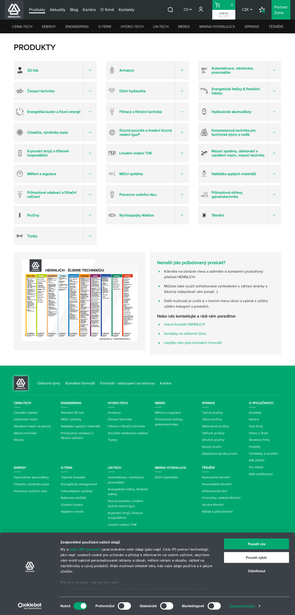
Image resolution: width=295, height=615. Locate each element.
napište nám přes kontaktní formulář (193, 343)
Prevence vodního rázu (30, 491)
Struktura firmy (259, 440)
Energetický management (79, 484)
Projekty (254, 446)
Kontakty (255, 412)
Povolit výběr (256, 557)
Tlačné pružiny (212, 412)
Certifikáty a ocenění (263, 453)
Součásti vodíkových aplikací (128, 433)
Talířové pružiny (213, 433)
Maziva (19, 440)
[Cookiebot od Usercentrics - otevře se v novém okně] (30, 606)
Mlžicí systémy (71, 419)
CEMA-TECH (22, 26)
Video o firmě (258, 433)
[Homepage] (21, 382)
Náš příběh (257, 460)
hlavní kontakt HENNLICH (184, 324)
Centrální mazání (25, 412)
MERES (184, 26)
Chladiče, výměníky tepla (31, 484)
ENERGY (49, 26)
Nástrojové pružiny (215, 426)
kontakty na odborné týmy (185, 333)
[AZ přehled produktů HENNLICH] (79, 300)
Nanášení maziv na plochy (32, 426)
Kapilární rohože (72, 511)
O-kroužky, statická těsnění (221, 498)
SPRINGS (252, 26)
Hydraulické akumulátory (31, 477)
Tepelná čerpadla (73, 477)
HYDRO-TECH (132, 26)
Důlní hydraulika (166, 477)
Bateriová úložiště (73, 498)
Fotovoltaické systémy (76, 491)
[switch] (124, 605)
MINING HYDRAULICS (217, 26)
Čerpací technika (120, 419)
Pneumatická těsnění (216, 484)
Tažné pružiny (212, 419)
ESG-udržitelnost (261, 474)
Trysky (112, 440)
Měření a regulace (168, 412)
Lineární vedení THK (122, 524)
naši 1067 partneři (85, 549)
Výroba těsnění (213, 504)
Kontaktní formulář (80, 383)
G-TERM (104, 26)
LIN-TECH (160, 26)
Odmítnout (256, 571)
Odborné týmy (48, 383)
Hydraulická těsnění (216, 477)
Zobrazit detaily (242, 606)
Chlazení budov (72, 504)
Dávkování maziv (26, 419)
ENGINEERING (76, 26)
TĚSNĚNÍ (276, 26)
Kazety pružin (211, 446)
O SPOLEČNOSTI (261, 403)
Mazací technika (25, 433)
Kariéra (165, 383)
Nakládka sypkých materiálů (80, 426)
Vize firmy (256, 426)
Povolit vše (257, 544)
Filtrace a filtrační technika (126, 426)
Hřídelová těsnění (214, 491)
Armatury (114, 412)
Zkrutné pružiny (213, 440)
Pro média (256, 467)
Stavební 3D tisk (72, 412)
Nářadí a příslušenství (217, 511)
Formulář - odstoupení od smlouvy (127, 383)
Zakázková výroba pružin (219, 453)
